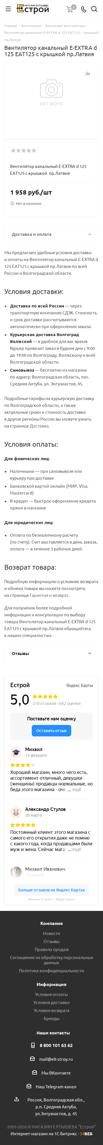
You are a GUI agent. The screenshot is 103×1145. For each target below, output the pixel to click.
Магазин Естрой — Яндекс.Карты (51, 899)
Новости (51, 933)
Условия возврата (52, 1010)
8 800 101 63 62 (56, 1045)
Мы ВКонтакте (56, 1072)
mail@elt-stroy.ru (56, 1059)
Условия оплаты (51, 994)
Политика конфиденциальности (51, 970)
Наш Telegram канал (56, 1086)
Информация (51, 984)
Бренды (52, 1018)
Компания (51, 923)
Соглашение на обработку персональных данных (51, 959)
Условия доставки (51, 1002)
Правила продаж (52, 949)
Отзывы (51, 941)
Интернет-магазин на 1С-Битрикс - (52, 1133)
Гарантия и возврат (49, 595)
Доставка (39, 425)
